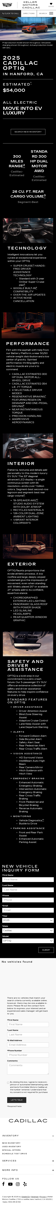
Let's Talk (17, 1100)
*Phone (5, 896)
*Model (5, 936)
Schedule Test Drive (14, 1154)
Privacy (43, 1197)
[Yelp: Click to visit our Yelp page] (26, 1184)
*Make (5, 926)
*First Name (7, 875)
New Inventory (11, 1143)
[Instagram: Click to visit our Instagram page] (19, 1184)
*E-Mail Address (14, 1040)
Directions (29, 13)
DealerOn (26, 1197)
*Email (5, 906)
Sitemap (34, 1197)
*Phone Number (14, 1051)
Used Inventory (11, 1147)
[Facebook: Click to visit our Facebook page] (5, 1184)
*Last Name (7, 885)
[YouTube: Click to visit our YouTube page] (11, 1184)
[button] (10, 13)
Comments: (12, 1061)
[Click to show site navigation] (50, 13)
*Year (4, 916)
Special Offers (11, 1150)
